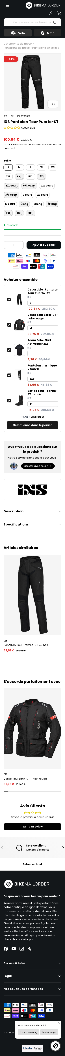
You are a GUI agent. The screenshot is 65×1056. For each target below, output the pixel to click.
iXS (5, 116)
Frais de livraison (31, 144)
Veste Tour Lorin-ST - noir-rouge (42, 316)
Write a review (33, 826)
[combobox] (32, 22)
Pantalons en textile (45, 48)
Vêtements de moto (18, 43)
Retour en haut (32, 864)
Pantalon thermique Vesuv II (42, 367)
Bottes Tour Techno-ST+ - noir (42, 392)
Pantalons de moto (17, 48)
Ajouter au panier (43, 245)
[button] (59, 13)
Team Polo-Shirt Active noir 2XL (39, 341)
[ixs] (32, 489)
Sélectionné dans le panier (32, 425)
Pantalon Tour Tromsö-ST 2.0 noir (26, 645)
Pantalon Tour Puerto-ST (42, 291)
